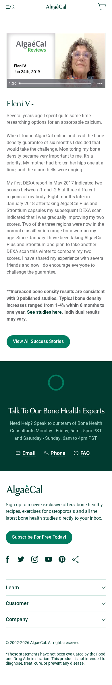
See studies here (44, 312)
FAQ (85, 453)
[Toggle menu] (18, 7)
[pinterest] (62, 559)
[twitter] (21, 559)
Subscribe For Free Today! (39, 537)
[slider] (56, 83)
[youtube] (48, 559)
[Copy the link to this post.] (75, 559)
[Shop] (89, 7)
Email (29, 453)
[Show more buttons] (99, 83)
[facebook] (7, 559)
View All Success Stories (38, 341)
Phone (58, 453)
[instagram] (34, 559)
